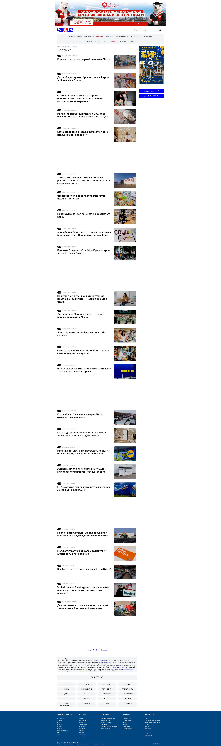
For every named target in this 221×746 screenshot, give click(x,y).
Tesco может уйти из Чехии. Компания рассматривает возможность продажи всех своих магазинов (83, 180)
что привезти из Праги (98, 660)
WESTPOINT (82, 735)
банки (107, 703)
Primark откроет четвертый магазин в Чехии (83, 59)
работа (86, 694)
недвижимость (127, 694)
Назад (89, 650)
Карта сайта (148, 728)
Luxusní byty (104, 724)
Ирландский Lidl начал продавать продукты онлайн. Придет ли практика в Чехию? (83, 452)
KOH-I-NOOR (82, 728)
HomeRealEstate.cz (127, 720)
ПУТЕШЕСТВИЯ (92, 41)
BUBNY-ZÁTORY (83, 724)
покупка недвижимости (66, 705)
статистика (127, 703)
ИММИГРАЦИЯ (109, 36)
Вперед (104, 650)
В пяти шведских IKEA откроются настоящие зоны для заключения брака (84, 370)
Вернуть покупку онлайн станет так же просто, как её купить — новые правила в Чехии (82, 299)
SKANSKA (59, 724)
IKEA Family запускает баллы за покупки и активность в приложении (82, 552)
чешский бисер (128, 669)
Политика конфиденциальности (153, 722)
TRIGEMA (59, 720)
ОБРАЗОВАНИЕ (89, 36)
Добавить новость (152, 96)
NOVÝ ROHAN (82, 726)
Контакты (147, 724)
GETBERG (59, 728)
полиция (106, 684)
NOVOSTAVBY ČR (105, 715)
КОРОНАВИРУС (104, 41)
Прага (87, 684)
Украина (66, 689)
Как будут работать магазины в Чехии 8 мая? (84, 569)
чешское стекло (62, 671)
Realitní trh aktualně (106, 722)
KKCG (58, 735)
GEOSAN (59, 726)
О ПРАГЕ (131, 41)
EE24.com (125, 724)
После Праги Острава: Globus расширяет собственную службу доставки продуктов (82, 534)
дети (66, 694)
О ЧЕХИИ (123, 41)
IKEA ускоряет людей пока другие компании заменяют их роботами (83, 488)
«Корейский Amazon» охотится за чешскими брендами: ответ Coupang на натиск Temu (84, 233)
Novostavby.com (127, 718)
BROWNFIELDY (82, 715)
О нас (146, 718)
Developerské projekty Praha (108, 718)
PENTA (59, 722)
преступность (127, 689)
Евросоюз (107, 694)
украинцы (86, 703)
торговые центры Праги (105, 662)
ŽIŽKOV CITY (82, 722)
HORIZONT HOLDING (62, 731)
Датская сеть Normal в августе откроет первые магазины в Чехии (81, 316)
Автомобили (107, 689)
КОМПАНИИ (148, 36)
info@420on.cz (148, 735)
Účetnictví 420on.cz (127, 728)
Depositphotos (126, 726)
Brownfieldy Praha (105, 728)
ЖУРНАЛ (139, 36)
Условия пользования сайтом (152, 720)
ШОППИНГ (115, 41)
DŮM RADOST (82, 737)
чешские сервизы (84, 671)
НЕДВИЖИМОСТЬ (122, 36)
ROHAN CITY (82, 718)
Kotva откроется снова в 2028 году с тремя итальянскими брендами (83, 133)
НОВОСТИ (72, 36)
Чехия (66, 684)
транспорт (127, 699)
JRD (58, 733)
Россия (127, 684)
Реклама (147, 726)
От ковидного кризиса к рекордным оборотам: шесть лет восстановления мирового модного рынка (80, 98)
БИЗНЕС (80, 36)
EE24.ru (124, 722)
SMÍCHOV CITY (82, 720)
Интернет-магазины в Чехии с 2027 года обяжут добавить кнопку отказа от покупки (83, 115)
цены (66, 699)
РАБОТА (132, 36)
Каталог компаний (151, 91)
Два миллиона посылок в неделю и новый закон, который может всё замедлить (82, 607)
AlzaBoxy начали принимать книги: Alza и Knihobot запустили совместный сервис (81, 470)
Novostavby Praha (105, 720)
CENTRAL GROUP (61, 718)
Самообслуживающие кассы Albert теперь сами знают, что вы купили (83, 352)
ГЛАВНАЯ (59, 46)
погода (86, 699)
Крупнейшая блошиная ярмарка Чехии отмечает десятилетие (80, 416)
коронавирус (86, 689)
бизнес (107, 699)
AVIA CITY (81, 733)
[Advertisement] (97, 158)
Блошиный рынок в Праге (117, 667)
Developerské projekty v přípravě (109, 726)
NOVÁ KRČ (81, 731)
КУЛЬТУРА (99, 36)
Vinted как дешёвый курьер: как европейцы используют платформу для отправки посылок (83, 590)
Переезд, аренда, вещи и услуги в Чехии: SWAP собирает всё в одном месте (81, 434)
